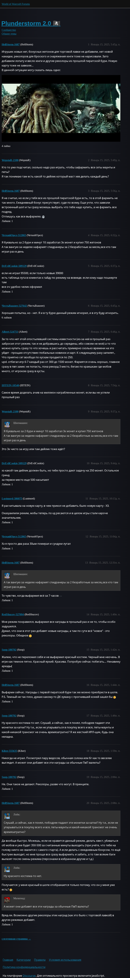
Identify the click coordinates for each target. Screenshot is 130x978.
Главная (8, 960)
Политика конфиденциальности (24, 967)
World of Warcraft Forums (16, 4)
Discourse (29, 975)
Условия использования (65, 960)
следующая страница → (16, 938)
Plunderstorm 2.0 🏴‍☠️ (30, 23)
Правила (40, 960)
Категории (24, 960)
